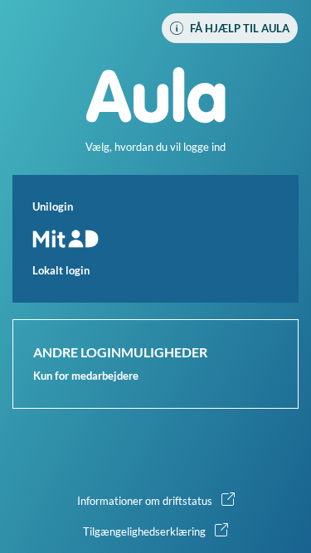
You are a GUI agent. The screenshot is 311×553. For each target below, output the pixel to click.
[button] (155, 239)
